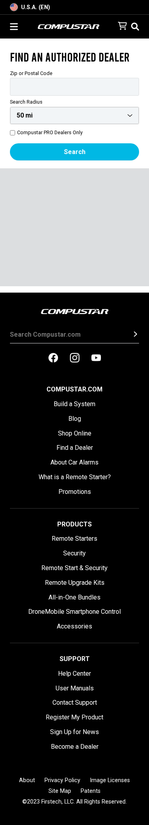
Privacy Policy (62, 780)
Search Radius (26, 102)
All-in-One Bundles (74, 597)
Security (74, 553)
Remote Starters (74, 538)
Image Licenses (110, 780)
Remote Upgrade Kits (74, 582)
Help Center (74, 673)
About (27, 780)
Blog (74, 418)
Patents (91, 791)
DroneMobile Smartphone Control (74, 611)
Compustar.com (74, 389)
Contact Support (74, 702)
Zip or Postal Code (31, 73)
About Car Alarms (74, 462)
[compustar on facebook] (53, 358)
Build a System (74, 404)
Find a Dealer (74, 447)
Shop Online (74, 433)
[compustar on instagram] (74, 358)
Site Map (59, 791)
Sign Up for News (74, 732)
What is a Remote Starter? (75, 477)
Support (75, 659)
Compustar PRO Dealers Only (50, 132)
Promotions (74, 491)
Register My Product (74, 717)
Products (74, 524)
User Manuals (75, 688)
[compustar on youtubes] (96, 358)
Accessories (74, 626)
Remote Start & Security (74, 568)
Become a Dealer (75, 746)
